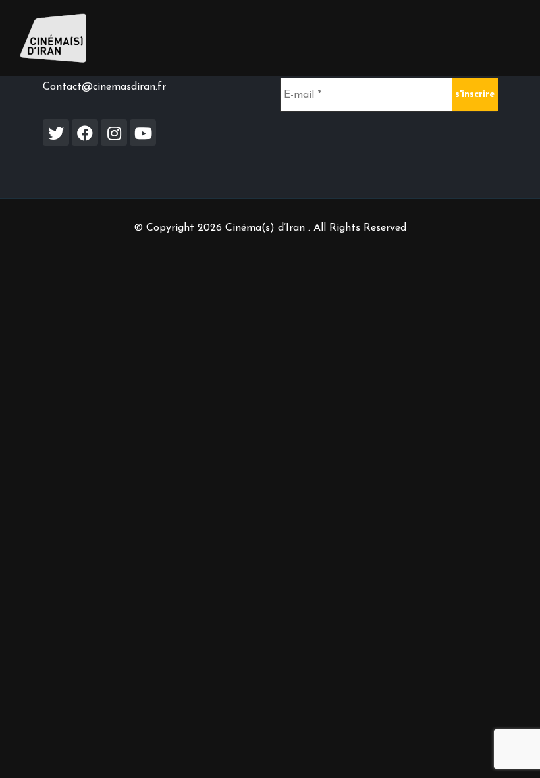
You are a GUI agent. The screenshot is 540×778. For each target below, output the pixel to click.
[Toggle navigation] (501, 38)
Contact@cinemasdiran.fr (104, 87)
